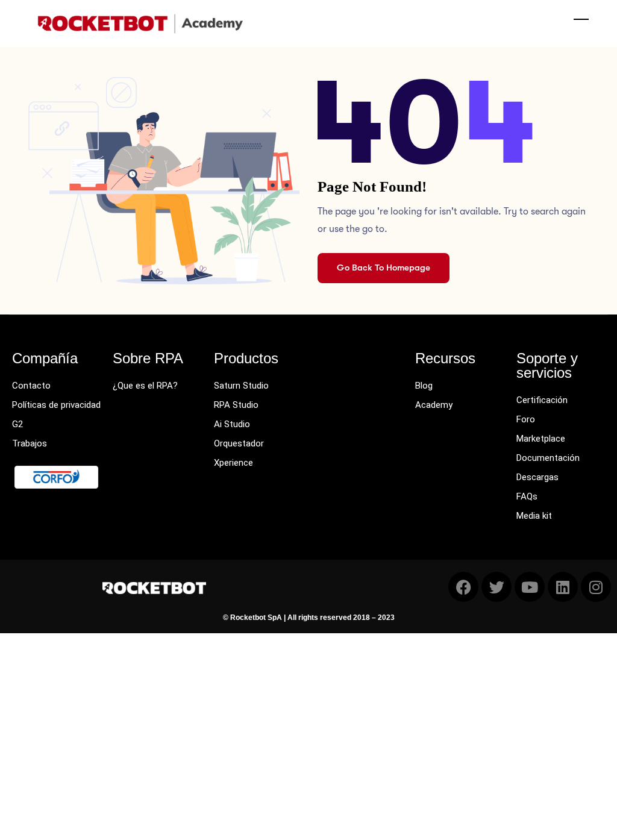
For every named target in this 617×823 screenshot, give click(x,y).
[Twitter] (496, 587)
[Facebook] (463, 587)
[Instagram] (596, 587)
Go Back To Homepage (383, 267)
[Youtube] (530, 587)
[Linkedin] (563, 587)
